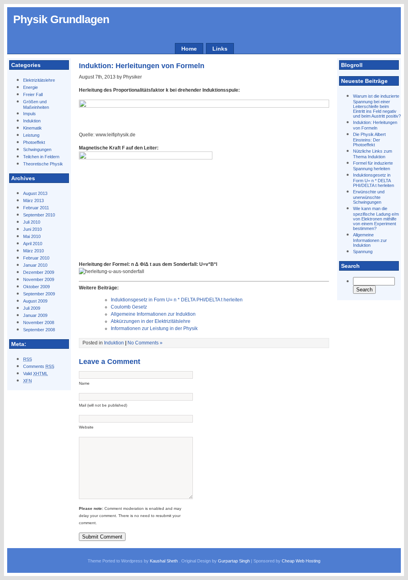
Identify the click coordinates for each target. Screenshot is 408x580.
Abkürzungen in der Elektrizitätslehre (150, 321)
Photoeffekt (34, 142)
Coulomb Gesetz (129, 307)
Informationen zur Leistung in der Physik (154, 328)
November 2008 (38, 322)
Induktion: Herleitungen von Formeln (141, 66)
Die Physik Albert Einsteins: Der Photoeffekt (369, 139)
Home (189, 48)
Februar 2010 (36, 258)
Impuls (29, 113)
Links (220, 48)
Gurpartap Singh (234, 560)
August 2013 (35, 193)
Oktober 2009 (36, 286)
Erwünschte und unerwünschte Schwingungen (368, 196)
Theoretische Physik (43, 163)
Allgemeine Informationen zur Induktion (370, 240)
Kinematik (32, 128)
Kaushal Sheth (164, 560)
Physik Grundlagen (61, 19)
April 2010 (32, 243)
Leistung (31, 135)
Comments (38, 366)
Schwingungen (37, 149)
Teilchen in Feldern (41, 156)
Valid (35, 373)
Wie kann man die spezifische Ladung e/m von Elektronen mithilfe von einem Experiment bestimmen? (376, 218)
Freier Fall (33, 94)
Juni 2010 (32, 229)
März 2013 (33, 200)
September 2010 (39, 214)
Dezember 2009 (38, 272)
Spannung (363, 251)
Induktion (32, 120)
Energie (30, 87)
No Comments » (145, 343)
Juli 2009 (31, 308)
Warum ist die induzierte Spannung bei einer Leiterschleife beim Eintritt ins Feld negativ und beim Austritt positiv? (377, 106)
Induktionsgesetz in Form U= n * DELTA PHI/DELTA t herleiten (373, 180)
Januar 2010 (35, 265)
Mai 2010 (32, 236)
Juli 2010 (31, 222)
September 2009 (39, 293)
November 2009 (38, 279)
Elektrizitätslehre (39, 80)
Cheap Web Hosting (301, 560)
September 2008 (39, 329)
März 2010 (33, 250)
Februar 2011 (36, 207)
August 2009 (35, 301)
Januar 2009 (35, 315)
